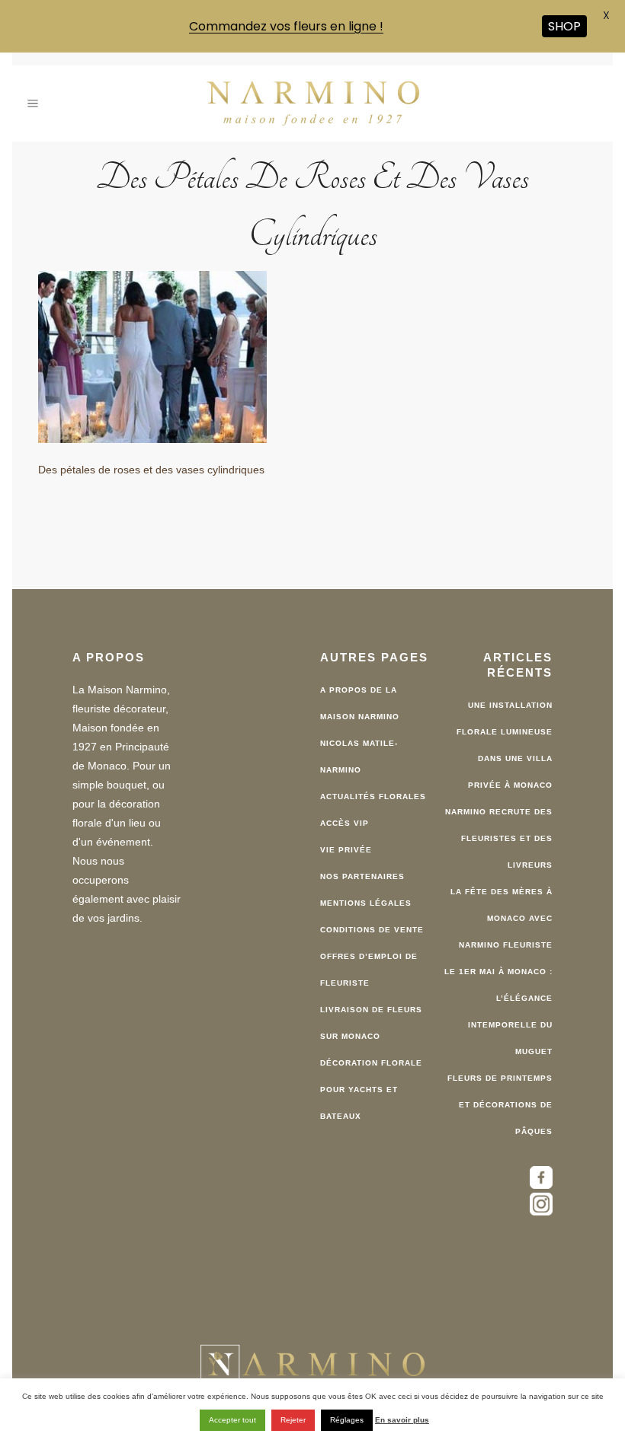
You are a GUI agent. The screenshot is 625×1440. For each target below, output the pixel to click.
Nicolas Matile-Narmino (359, 755)
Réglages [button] (347, 1420)
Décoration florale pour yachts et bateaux (371, 1088)
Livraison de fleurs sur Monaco (371, 1021)
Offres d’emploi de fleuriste (369, 968)
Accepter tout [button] (232, 1420)
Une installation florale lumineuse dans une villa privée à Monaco (505, 743)
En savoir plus (402, 1420)
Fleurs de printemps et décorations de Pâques (500, 1103)
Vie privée (346, 848)
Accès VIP (344, 821)
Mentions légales (366, 901)
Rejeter (293, 1420)
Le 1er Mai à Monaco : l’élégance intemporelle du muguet (498, 1010)
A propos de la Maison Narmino (359, 701)
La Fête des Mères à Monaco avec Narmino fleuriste (501, 917)
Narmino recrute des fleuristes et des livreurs (499, 837)
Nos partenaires (362, 875)
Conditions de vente (372, 928)
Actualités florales (373, 795)
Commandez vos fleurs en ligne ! (286, 26)
